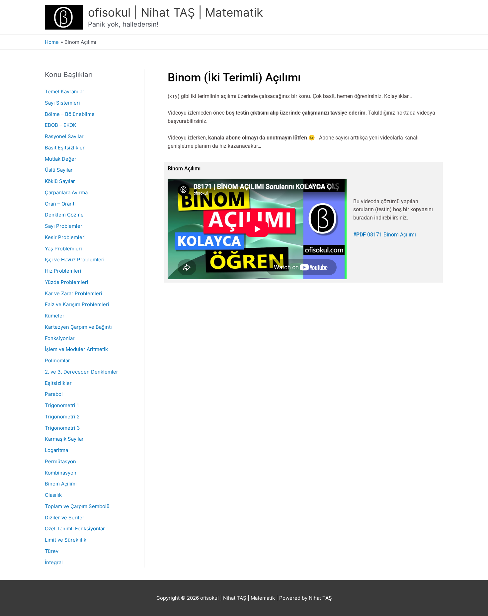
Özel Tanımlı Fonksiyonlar (75, 528)
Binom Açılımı (61, 484)
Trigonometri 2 (62, 416)
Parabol (54, 394)
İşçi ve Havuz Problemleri (75, 259)
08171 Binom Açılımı (384, 234)
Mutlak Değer (60, 159)
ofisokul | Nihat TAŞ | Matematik (175, 12)
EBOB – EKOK (60, 125)
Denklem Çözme (64, 215)
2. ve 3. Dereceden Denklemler (81, 372)
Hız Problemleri (63, 271)
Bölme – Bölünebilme (70, 114)
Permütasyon (60, 461)
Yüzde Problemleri (66, 282)
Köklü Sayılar (60, 181)
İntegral (54, 562)
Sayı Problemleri (64, 226)
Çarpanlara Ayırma (66, 192)
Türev (51, 551)
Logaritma (56, 450)
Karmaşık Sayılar (64, 439)
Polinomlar (57, 360)
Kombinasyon (60, 473)
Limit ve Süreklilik (65, 540)
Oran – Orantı (60, 204)
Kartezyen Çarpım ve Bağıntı (78, 327)
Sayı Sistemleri (62, 103)
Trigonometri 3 (62, 428)
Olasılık (53, 495)
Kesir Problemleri (65, 237)
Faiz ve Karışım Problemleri (77, 304)
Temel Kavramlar (64, 91)
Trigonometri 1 (62, 405)
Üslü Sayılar (59, 170)
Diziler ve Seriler (64, 517)
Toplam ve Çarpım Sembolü (77, 506)
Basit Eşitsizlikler (65, 147)
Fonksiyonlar (60, 338)
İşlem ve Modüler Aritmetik (76, 349)
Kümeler (54, 315)
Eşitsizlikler (58, 383)
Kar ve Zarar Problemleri (73, 293)
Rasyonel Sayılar (64, 136)
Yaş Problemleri (63, 248)
